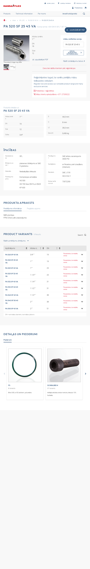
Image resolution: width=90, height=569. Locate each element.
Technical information (24, 13)
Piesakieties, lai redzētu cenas (70, 255)
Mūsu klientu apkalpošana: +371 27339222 (53, 94)
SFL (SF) (22, 20)
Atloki (14, 20)
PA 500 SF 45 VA (33, 20)
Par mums (42, 13)
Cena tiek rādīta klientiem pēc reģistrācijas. (59, 68)
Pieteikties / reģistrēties (45, 91)
